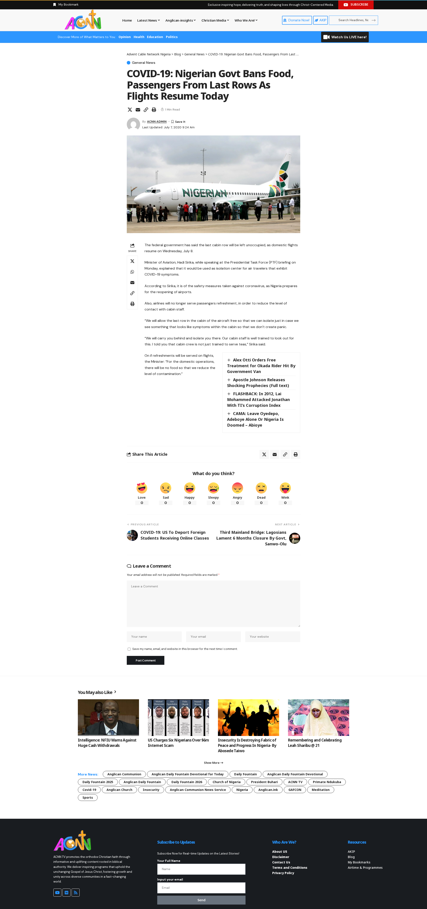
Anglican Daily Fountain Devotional (295, 774)
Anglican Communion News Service (198, 790)
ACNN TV (295, 782)
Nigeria (242, 790)
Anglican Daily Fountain (142, 782)
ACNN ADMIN (157, 121)
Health (139, 37)
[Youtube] (57, 893)
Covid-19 (89, 790)
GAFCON (294, 790)
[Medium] (66, 893)
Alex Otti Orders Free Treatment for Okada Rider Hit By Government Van (261, 365)
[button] (146, 109)
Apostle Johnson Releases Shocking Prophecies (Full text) (258, 382)
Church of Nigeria (227, 782)
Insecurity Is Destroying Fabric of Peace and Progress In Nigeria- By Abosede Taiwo (247, 745)
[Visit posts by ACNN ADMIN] (133, 124)
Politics (172, 37)
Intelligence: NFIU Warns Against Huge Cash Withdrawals (107, 743)
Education (155, 37)
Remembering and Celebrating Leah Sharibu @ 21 (315, 743)
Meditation (321, 790)
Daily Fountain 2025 (98, 782)
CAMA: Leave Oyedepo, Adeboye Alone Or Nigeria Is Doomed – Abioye (255, 419)
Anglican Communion (124, 774)
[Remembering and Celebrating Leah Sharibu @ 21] (318, 717)
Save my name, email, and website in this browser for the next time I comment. (185, 649)
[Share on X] (130, 109)
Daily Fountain (245, 774)
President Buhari (264, 782)
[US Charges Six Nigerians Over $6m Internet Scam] (178, 717)
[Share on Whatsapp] (132, 271)
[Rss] (76, 893)
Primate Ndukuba (327, 782)
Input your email (170, 879)
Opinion (125, 37)
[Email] (138, 109)
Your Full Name (168, 861)
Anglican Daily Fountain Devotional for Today (188, 774)
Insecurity (151, 790)
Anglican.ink (268, 790)
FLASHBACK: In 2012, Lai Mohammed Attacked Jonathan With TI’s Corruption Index (258, 399)
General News (143, 62)
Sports (88, 797)
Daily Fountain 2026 (186, 782)
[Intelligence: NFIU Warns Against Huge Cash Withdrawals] (108, 717)
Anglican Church (119, 790)
